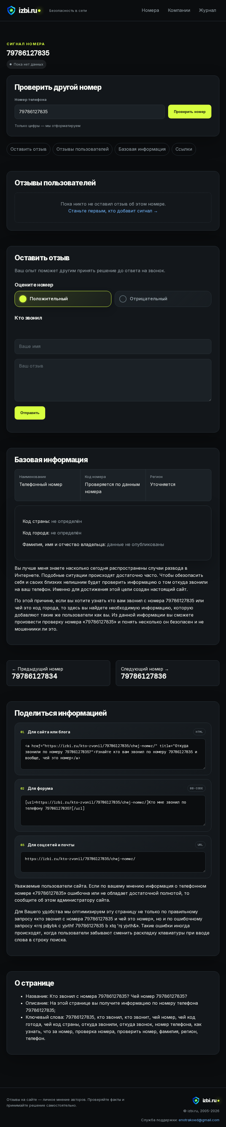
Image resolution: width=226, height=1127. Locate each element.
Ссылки (184, 149)
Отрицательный (148, 298)
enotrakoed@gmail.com (199, 1120)
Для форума (40, 788)
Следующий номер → (145, 673)
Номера (150, 10)
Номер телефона (31, 99)
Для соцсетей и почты (51, 844)
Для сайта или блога (49, 731)
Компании (179, 10)
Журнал (207, 10)
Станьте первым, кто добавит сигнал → (113, 210)
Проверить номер (190, 112)
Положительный (49, 298)
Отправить (29, 413)
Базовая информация (142, 149)
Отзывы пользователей (83, 149)
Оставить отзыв (28, 149)
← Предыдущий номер (37, 673)
